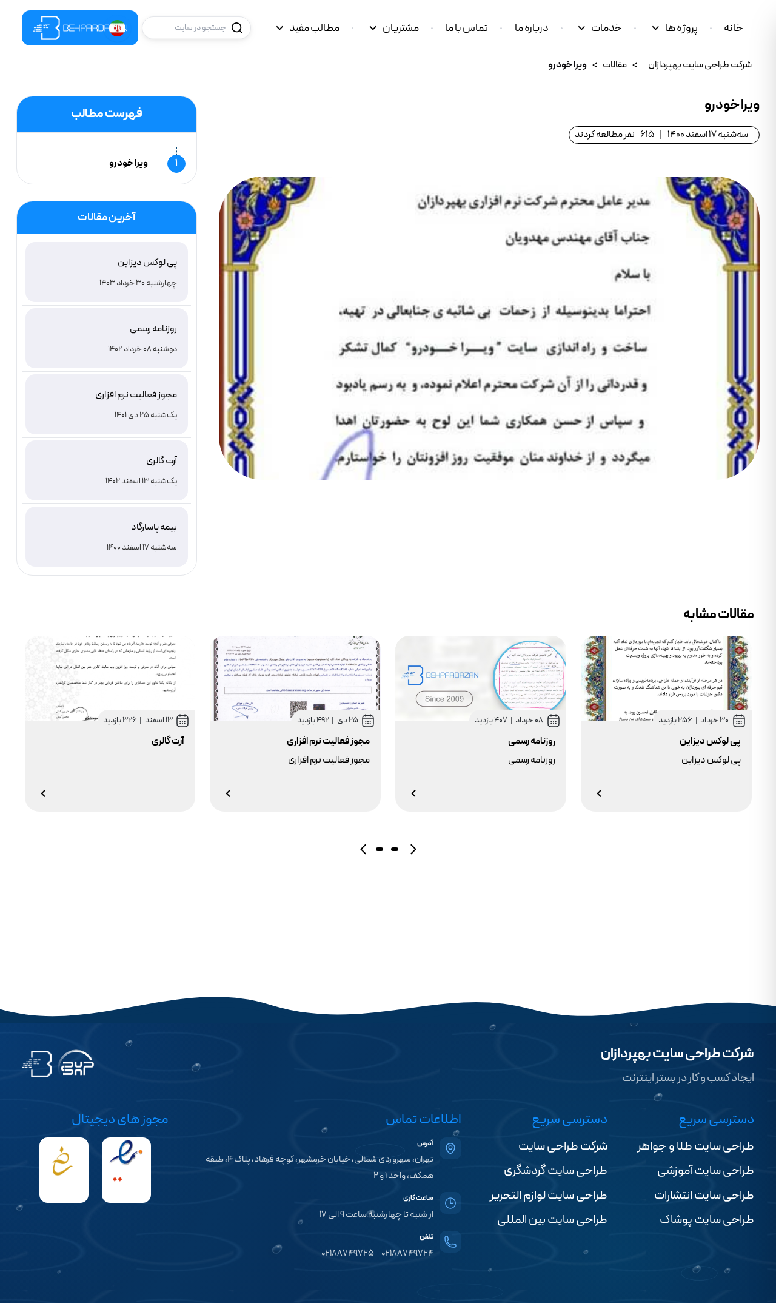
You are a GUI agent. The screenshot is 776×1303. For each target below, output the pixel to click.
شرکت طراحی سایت (562, 1146)
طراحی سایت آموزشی (705, 1171)
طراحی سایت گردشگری (555, 1171)
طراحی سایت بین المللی (552, 1220)
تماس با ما (466, 28)
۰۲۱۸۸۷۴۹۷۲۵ (347, 1254)
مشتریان (401, 28)
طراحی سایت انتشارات (704, 1196)
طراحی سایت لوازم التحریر (548, 1196)
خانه (733, 28)
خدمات (606, 28)
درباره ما (532, 28)
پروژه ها (681, 28)
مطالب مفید (314, 28)
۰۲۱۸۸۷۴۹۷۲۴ (407, 1254)
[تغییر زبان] (117, 28)
